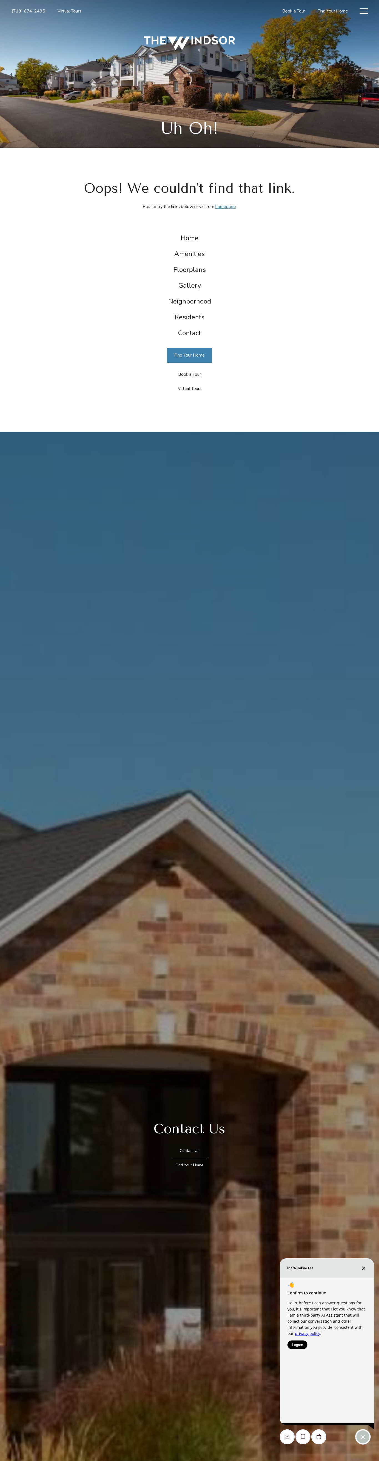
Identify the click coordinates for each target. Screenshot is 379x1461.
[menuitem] (189, 238)
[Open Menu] (364, 11)
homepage (225, 207)
